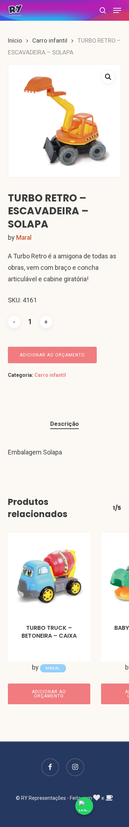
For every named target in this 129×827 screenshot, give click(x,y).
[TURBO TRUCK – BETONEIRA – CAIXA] (49, 574)
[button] (117, 10)
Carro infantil (49, 40)
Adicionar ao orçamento (52, 354)
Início (15, 40)
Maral (24, 237)
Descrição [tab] (64, 423)
